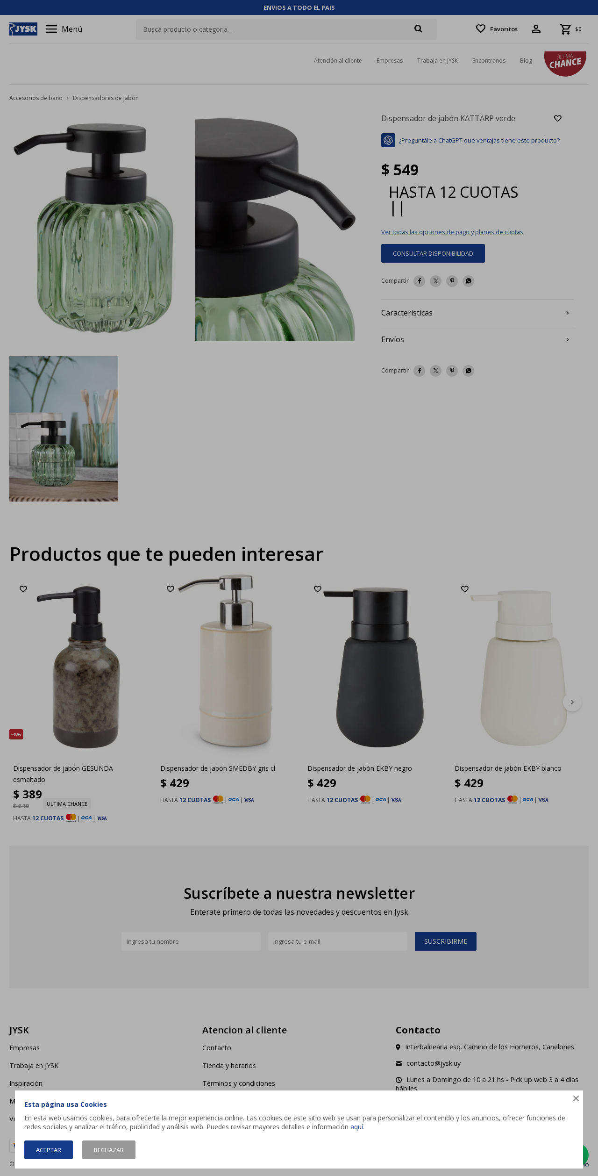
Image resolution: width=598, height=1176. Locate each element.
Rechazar (109, 1150)
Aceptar (48, 1150)
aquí (356, 1126)
